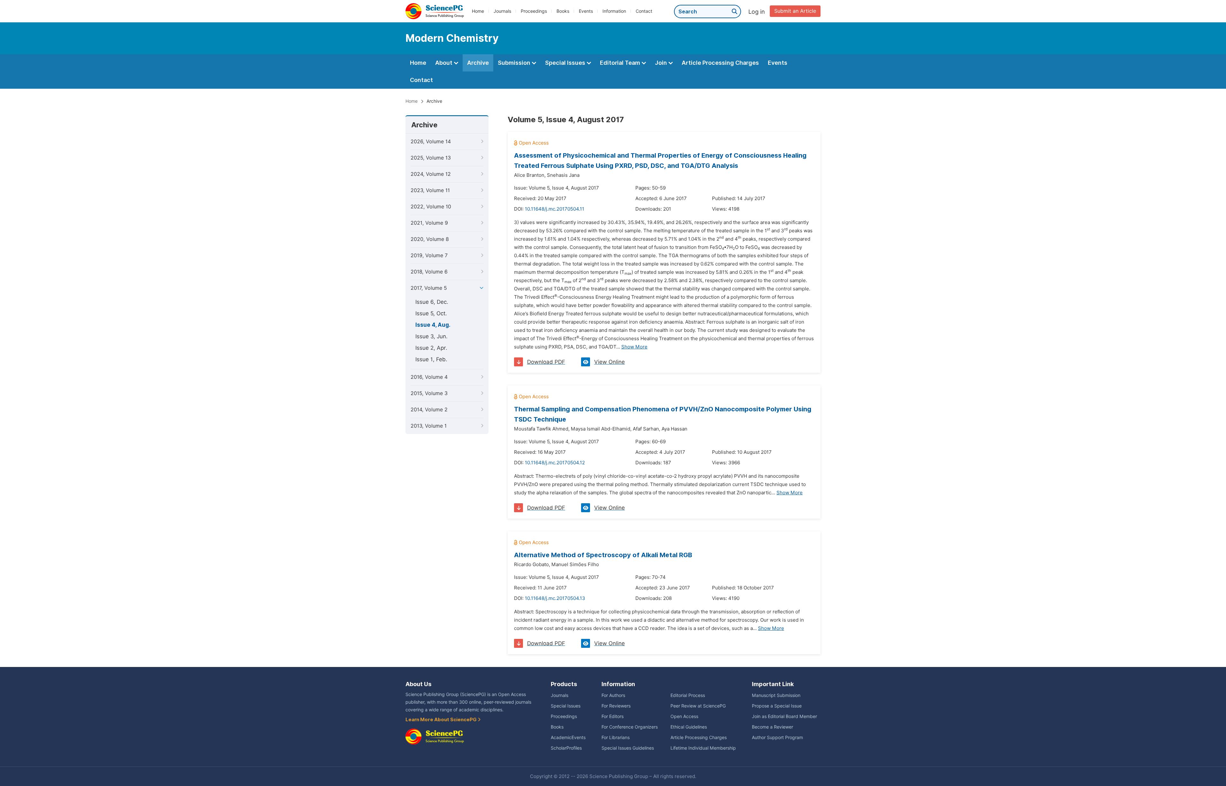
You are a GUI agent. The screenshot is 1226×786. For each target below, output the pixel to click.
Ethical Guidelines (688, 727)
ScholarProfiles (566, 748)
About (444, 62)
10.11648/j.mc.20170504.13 (555, 598)
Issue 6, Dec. (431, 302)
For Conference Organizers (630, 727)
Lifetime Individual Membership (703, 748)
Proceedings (534, 11)
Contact (644, 11)
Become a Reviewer (772, 727)
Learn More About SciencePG (441, 719)
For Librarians (616, 737)
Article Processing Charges (720, 62)
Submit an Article (795, 11)
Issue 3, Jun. (431, 336)
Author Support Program (777, 737)
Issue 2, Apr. (431, 348)
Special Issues (566, 62)
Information (614, 11)
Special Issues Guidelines (628, 748)
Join (661, 62)
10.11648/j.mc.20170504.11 (554, 209)
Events (586, 11)
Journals (502, 11)
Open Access (684, 716)
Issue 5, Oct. (431, 313)
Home (478, 11)
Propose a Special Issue (777, 705)
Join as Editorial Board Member (784, 716)
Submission (515, 62)
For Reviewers (616, 705)
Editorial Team (620, 62)
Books (562, 11)
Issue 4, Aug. (432, 325)
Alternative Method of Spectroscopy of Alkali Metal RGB (603, 555)
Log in (756, 11)
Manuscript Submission (776, 695)
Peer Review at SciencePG (698, 705)
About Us (418, 684)
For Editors (613, 716)
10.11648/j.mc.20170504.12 (555, 463)
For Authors (613, 695)
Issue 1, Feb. (431, 359)
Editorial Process (687, 695)
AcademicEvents (568, 737)
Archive (478, 62)
